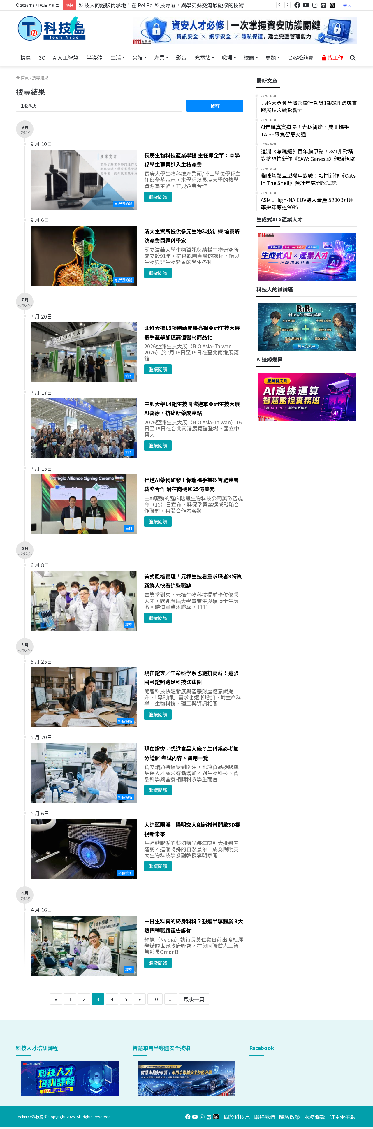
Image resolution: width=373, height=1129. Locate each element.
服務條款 (314, 1117)
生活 (115, 57)
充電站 (202, 57)
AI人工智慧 (65, 57)
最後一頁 (194, 999)
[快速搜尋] (352, 57)
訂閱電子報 (342, 1117)
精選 (25, 57)
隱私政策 (289, 1117)
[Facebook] (297, 5)
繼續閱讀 (158, 196)
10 (155, 999)
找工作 (334, 57)
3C (42, 57)
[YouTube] (306, 5)
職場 (227, 57)
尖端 (137, 57)
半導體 (94, 57)
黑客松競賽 (300, 57)
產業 (159, 57)
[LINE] (323, 5)
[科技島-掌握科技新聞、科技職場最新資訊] (51, 28)
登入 (347, 5)
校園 (249, 57)
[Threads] (332, 5)
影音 (181, 57)
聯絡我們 (264, 1117)
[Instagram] (314, 5)
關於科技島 (237, 1117)
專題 (270, 57)
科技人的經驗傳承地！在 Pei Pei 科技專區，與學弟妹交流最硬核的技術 (161, 5)
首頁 (24, 77)
